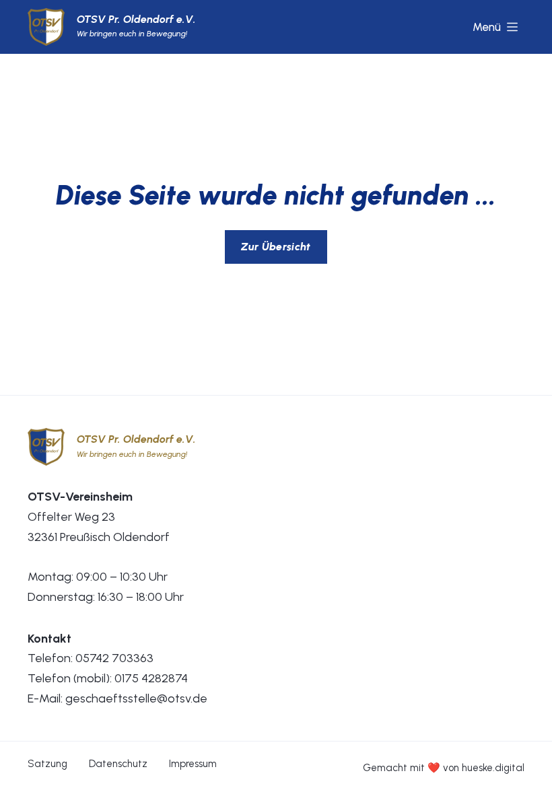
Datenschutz (118, 764)
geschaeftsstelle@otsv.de (136, 698)
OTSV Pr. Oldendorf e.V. (136, 19)
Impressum (193, 764)
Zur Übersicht (275, 246)
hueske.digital (493, 768)
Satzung (47, 764)
